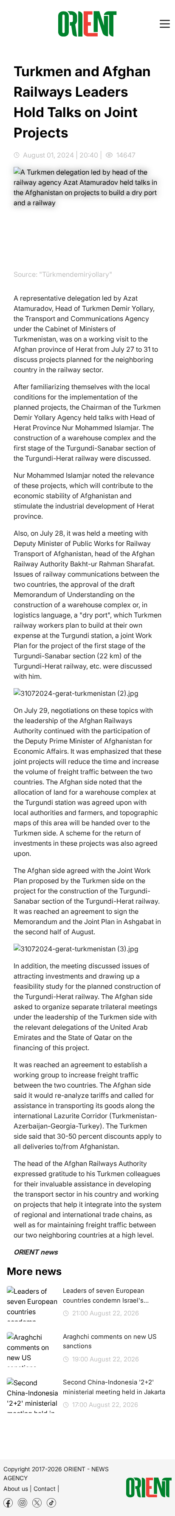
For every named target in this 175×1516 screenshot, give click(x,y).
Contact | (46, 1488)
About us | (17, 1488)
